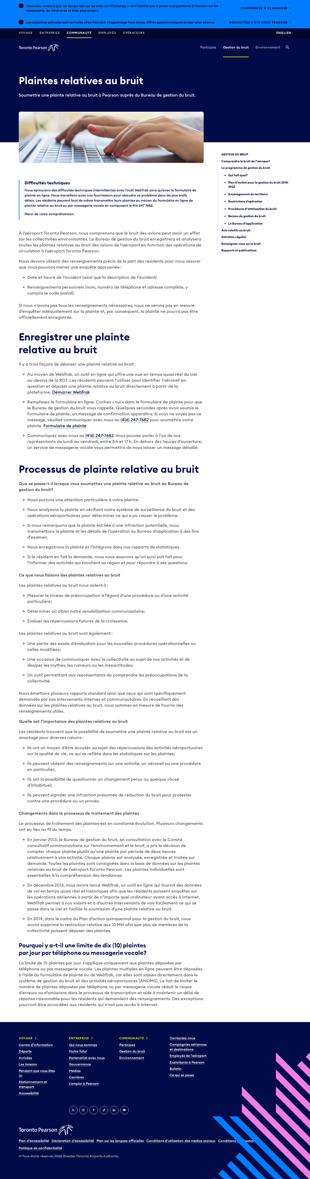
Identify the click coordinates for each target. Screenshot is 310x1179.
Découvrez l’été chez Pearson (258, 22)
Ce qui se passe (182, 1075)
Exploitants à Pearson (187, 1062)
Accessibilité (29, 1093)
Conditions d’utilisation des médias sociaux (181, 1141)
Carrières (76, 1077)
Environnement (267, 47)
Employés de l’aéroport (188, 1056)
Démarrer (62, 392)
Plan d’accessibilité (34, 1141)
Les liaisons (28, 1064)
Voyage (26, 33)
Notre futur (78, 1051)
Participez (208, 47)
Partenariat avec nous (87, 1058)
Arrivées (25, 1058)
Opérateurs (134, 33)
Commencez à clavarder (264, 8)
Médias (75, 1071)
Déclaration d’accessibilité (73, 1141)
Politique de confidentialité (40, 1148)
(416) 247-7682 (135, 419)
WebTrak (81, 392)
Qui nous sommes (83, 1045)
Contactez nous (182, 1038)
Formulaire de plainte (65, 425)
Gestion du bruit (236, 47)
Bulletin (176, 1069)
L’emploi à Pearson (84, 1083)
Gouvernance (80, 1064)
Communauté (79, 33)
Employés (107, 33)
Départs (25, 1051)
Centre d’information (36, 1045)
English (283, 33)
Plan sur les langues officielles (120, 1141)
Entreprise (50, 33)
